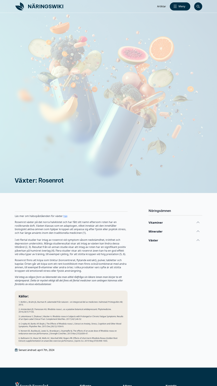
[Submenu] (198, 6)
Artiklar (161, 6)
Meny (182, 6)
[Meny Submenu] (175, 6)
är (66, 216)
